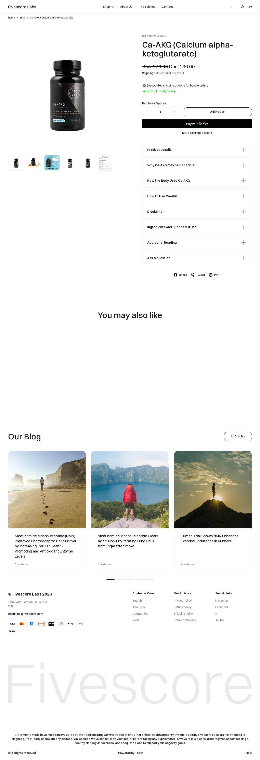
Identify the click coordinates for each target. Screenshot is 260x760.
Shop (106, 7)
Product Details (159, 150)
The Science (147, 7)
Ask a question (158, 258)
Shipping (147, 73)
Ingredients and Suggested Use (172, 227)
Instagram (222, 600)
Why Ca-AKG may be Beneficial (171, 165)
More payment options (197, 133)
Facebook (222, 607)
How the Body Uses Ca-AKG (168, 180)
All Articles (238, 436)
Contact (167, 7)
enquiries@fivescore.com (25, 614)
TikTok (219, 620)
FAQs (136, 620)
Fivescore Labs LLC (155, 35)
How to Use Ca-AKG (162, 196)
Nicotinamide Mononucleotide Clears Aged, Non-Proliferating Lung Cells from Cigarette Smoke (128, 541)
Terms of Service (185, 620)
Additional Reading (162, 242)
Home (11, 17)
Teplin (139, 753)
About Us (126, 7)
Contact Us (140, 613)
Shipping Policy (183, 613)
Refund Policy (182, 607)
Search (137, 600)
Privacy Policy (183, 600)
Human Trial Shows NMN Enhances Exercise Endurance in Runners (209, 538)
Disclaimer (155, 212)
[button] (110, 579)
